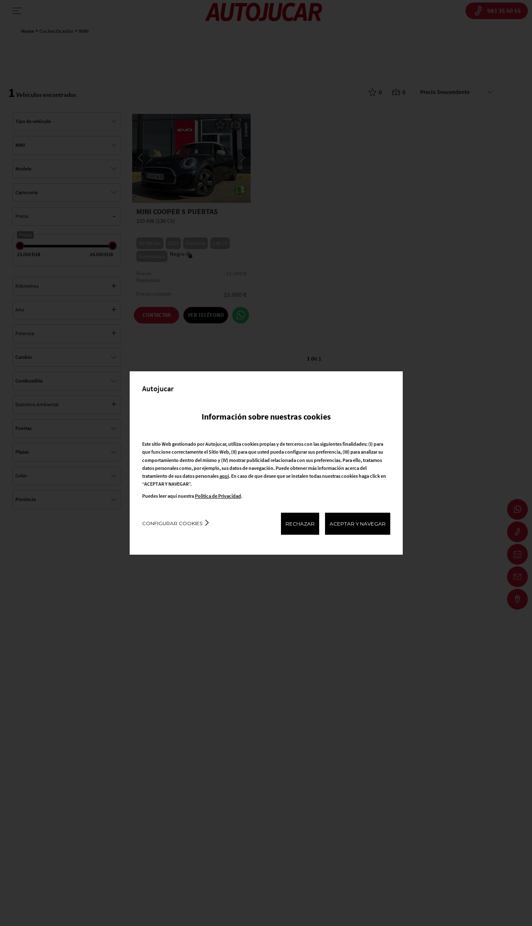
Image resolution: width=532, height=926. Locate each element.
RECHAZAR (300, 524)
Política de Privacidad (218, 496)
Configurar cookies (172, 523)
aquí (224, 476)
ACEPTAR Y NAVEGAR (358, 524)
